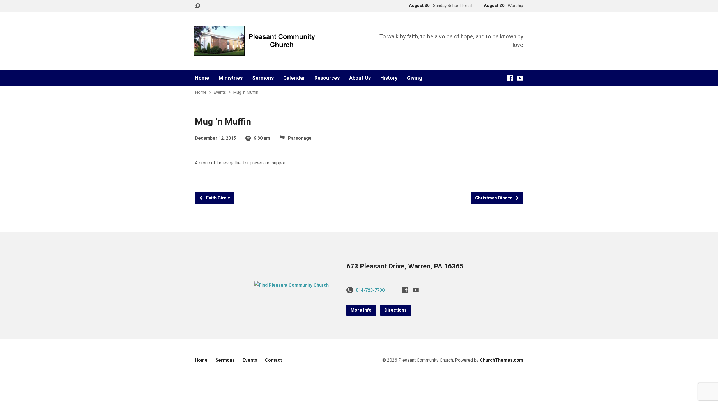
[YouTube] (520, 78)
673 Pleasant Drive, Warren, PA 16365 (405, 266)
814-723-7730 (370, 290)
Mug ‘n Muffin (245, 92)
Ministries (231, 78)
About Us (360, 78)
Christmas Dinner (494, 198)
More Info (361, 310)
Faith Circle (217, 198)
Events (219, 92)
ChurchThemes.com (501, 360)
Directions (396, 310)
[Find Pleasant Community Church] (291, 285)
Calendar (294, 78)
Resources (327, 78)
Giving (414, 78)
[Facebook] (510, 78)
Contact (273, 360)
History (388, 78)
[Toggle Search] (197, 6)
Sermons (263, 78)
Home (202, 78)
